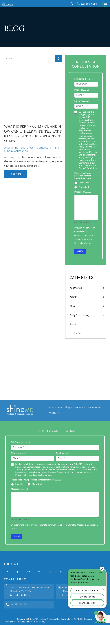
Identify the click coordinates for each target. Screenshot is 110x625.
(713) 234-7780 (77, 470)
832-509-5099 (89, 3)
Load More (75, 334)
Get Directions (20, 595)
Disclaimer (10, 622)
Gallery (79, 407)
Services (92, 407)
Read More (15, 174)
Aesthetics (75, 288)
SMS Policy (39, 622)
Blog (72, 306)
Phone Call (84, 187)
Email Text (84, 183)
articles (73, 297)
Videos (53, 413)
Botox (72, 325)
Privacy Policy (25, 622)
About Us (54, 407)
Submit (80, 251)
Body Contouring (79, 315)
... (39, 166)
